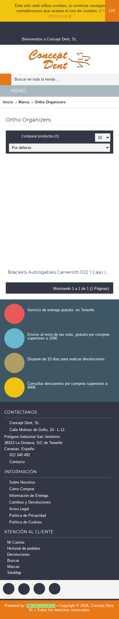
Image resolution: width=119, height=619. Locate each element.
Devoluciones (18, 554)
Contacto (17, 462)
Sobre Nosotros (22, 482)
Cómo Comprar (21, 489)
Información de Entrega (28, 495)
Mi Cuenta (15, 542)
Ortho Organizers (50, 102)
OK (112, 10)
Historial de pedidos (23, 548)
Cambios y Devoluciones (30, 502)
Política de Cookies (25, 522)
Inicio (8, 102)
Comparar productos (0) (40, 136)
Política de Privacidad (27, 515)
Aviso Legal (19, 509)
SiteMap (14, 572)
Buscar (13, 560)
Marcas (13, 566)
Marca (23, 102)
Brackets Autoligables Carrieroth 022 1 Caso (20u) (60, 272)
